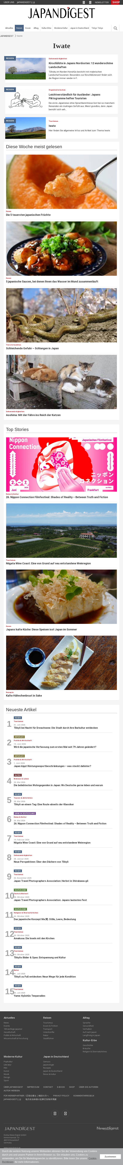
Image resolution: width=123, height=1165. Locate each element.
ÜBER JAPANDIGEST (13, 1087)
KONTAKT (48, 1087)
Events (7, 1025)
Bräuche (86, 1048)
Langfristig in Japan (91, 1035)
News (6, 1022)
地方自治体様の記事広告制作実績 (41, 1099)
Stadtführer (48, 1038)
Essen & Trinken (50, 1025)
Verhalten (87, 1029)
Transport (47, 1029)
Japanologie (48, 1064)
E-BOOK (61, 1087)
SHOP (115, 2)
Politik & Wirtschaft (12, 1035)
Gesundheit (88, 1025)
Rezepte (47, 1067)
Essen (28, 28)
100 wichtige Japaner (13, 1029)
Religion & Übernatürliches (95, 1051)
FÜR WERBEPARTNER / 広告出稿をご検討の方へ (26, 1095)
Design (7, 1077)
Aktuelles (9, 28)
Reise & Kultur (49, 1074)
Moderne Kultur (61, 28)
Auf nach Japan (90, 1032)
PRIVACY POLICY (61, 1095)
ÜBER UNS (9, 2)
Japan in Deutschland (79, 28)
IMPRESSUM (33, 1087)
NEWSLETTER (102, 2)
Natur (45, 1035)
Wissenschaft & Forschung (16, 1038)
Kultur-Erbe (46, 28)
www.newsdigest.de (12, 1147)
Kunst (6, 1071)
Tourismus (48, 1022)
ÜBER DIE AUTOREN (88, 1087)
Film (5, 1067)
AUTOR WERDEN (12, 1090)
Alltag (36, 28)
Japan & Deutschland (52, 1071)
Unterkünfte (48, 1032)
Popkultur (8, 1061)
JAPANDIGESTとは (26, 2)
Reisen (19, 28)
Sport (6, 1080)
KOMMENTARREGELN (84, 1095)
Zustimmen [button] (110, 1156)
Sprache (86, 1022)
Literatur (7, 1064)
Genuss (46, 1061)
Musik (6, 1074)
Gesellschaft (9, 1032)
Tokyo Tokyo (97, 28)
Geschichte (88, 1045)
